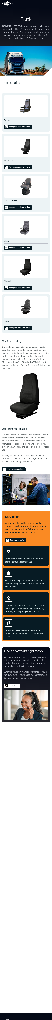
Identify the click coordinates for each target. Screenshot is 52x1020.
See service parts (17, 540)
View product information (19, 127)
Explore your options (15, 469)
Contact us (13, 686)
